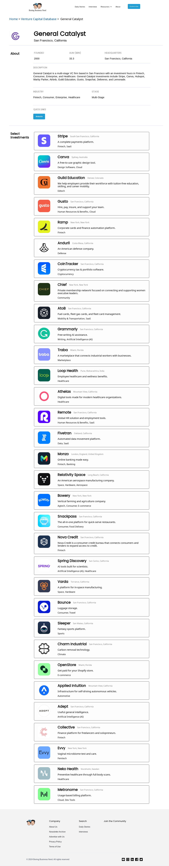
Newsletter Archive (57, 832)
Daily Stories (80, 7)
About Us (53, 827)
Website (39, 116)
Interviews (93, 7)
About (118, 7)
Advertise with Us (56, 837)
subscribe (134, 6)
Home (13, 19)
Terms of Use (55, 847)
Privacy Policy (55, 842)
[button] (106, 7)
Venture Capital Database (39, 19)
